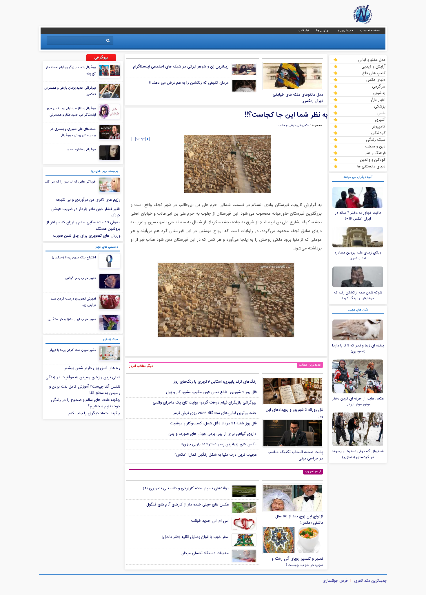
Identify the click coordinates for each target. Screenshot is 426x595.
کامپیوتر (378, 126)
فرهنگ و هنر (375, 153)
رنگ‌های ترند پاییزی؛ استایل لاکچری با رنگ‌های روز (214, 382)
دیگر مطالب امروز (141, 365)
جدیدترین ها (344, 30)
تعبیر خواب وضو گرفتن (80, 278)
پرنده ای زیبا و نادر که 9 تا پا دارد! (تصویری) (358, 348)
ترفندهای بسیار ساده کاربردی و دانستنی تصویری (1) (186, 488)
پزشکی (379, 106)
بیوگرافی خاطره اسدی (81, 149)
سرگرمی (378, 86)
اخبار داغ (378, 100)
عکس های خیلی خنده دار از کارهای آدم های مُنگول (187, 504)
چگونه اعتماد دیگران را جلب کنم (94, 413)
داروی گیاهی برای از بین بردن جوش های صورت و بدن (212, 434)
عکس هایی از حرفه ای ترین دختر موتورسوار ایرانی (358, 401)
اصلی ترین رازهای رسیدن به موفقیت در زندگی (82, 377)
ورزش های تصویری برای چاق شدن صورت (86, 236)
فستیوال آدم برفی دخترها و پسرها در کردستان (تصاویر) (358, 454)
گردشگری (377, 133)
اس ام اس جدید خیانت (210, 521)
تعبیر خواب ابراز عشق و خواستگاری (72, 319)
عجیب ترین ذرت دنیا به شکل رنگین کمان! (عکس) (215, 455)
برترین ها (322, 30)
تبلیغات (303, 30)
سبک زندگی (375, 140)
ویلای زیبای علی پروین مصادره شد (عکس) (357, 255)
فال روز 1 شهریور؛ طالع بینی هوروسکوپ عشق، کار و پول (211, 392)
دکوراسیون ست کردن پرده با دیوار (73, 350)
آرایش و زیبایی (373, 66)
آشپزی (380, 120)
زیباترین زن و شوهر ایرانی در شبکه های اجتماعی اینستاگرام (181, 66)
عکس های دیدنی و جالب (293, 125)
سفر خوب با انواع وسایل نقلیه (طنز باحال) (195, 537)
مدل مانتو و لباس (371, 60)
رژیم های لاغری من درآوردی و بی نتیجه (88, 200)
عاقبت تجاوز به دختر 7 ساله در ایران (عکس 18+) (358, 216)
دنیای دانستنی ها (371, 166)
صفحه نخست (370, 30)
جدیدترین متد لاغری (370, 581)
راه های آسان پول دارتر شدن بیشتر (92, 368)
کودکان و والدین (372, 160)
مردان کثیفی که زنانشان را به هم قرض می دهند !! (189, 83)
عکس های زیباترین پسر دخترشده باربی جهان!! (218, 444)
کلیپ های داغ (373, 73)
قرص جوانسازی (335, 581)
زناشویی (379, 93)
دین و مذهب (375, 146)
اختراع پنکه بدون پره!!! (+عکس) (74, 257)
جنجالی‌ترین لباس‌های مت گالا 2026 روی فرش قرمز (214, 413)
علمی (381, 113)
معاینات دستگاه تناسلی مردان (205, 553)
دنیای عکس (375, 80)
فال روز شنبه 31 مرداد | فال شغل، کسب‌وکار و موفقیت (213, 423)
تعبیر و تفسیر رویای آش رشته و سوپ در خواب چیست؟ (297, 562)
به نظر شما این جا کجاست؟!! (286, 115)
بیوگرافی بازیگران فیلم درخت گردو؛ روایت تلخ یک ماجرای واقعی (204, 402)
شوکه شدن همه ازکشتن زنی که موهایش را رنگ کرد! (358, 295)
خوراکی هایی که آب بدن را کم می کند (70, 181)
